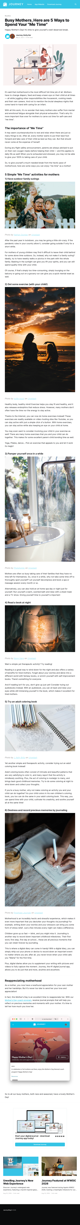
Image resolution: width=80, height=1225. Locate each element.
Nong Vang (19, 658)
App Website (39, 4)
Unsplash (35, 235)
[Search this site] (75, 4)
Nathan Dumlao (21, 235)
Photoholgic (19, 568)
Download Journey (54, 4)
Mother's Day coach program (18, 1000)
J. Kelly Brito (19, 757)
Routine (8, 16)
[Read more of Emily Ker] (12, 36)
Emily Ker (27, 35)
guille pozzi (19, 398)
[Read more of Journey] (7, 36)
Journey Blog (7, 1210)
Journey (19, 35)
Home (29, 4)
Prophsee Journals (22, 913)
